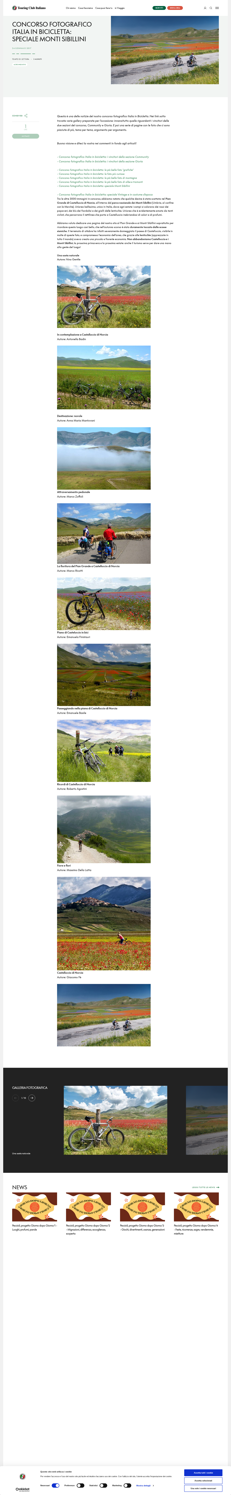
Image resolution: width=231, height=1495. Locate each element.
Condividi (17, 116)
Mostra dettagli (143, 1485)
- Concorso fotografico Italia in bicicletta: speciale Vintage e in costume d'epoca (105, 194)
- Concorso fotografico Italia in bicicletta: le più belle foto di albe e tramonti (100, 181)
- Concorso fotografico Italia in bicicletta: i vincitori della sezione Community (103, 156)
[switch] (80, 1485)
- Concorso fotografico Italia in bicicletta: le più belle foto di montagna (97, 177)
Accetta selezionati (203, 1480)
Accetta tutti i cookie (203, 1473)
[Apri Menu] (217, 8)
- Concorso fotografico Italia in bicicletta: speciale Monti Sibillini (93, 185)
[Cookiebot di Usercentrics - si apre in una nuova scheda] (22, 1490)
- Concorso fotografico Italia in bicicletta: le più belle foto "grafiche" (95, 169)
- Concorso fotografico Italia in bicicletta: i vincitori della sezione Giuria (100, 161)
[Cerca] (211, 8)
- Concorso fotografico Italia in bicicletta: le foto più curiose (90, 173)
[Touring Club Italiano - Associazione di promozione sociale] (29, 8)
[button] (31, 1098)
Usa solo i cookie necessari (203, 1488)
